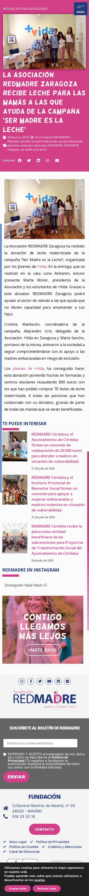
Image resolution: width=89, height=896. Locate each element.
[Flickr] (67, 681)
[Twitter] (40, 681)
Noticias (9, 9)
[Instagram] (21, 681)
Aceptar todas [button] (17, 888)
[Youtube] (49, 681)
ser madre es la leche (34, 149)
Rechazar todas (46, 888)
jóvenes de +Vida (28, 368)
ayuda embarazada (71, 141)
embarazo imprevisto (34, 145)
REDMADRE (55, 145)
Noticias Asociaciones (32, 9)
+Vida (41, 266)
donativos (13, 145)
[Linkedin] (58, 681)
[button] (20, 160)
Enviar (16, 777)
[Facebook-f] (30, 681)
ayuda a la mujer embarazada (39, 141)
